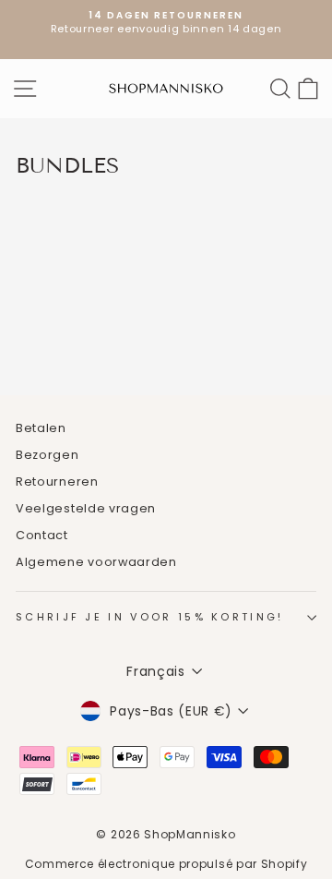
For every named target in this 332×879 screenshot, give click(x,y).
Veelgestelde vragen (86, 508)
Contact (42, 535)
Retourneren (57, 481)
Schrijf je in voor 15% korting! (150, 616)
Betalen (41, 428)
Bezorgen (47, 455)
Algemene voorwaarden (96, 562)
